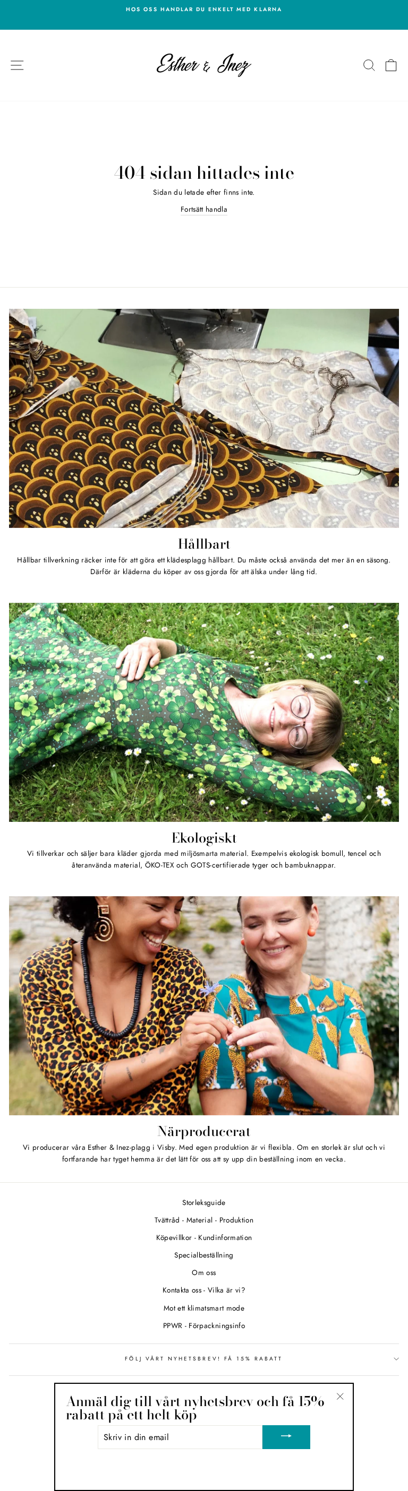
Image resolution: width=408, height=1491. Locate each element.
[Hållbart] (204, 418)
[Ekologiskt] (204, 712)
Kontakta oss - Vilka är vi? (204, 1290)
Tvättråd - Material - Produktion (204, 1220)
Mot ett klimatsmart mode (204, 1308)
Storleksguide (203, 1202)
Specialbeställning (203, 1255)
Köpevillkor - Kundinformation (204, 1237)
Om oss (204, 1272)
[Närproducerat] (204, 1005)
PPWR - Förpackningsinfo (204, 1325)
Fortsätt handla (204, 209)
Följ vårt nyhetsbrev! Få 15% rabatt (204, 1359)
